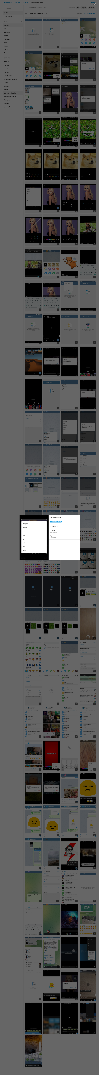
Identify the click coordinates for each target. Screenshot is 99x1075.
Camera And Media (56, 521)
